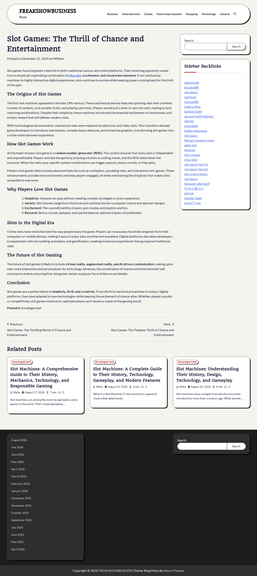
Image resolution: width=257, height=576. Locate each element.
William (58, 58)
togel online (192, 106)
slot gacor (191, 92)
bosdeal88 (191, 87)
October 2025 (20, 512)
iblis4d (189, 121)
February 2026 (20, 483)
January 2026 (19, 491)
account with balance (198, 116)
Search (189, 40)
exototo (189, 150)
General (225, 14)
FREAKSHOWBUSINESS (47, 11)
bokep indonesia (195, 130)
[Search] (235, 14)
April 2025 (18, 549)
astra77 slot (192, 202)
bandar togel (193, 111)
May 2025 (17, 542)
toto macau (192, 154)
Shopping (192, 14)
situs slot (75, 75)
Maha (16, 392)
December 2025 (21, 498)
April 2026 (18, 469)
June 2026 (17, 454)
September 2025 (21, 520)
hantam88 (191, 101)
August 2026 (19, 440)
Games (148, 14)
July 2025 (17, 527)
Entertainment (131, 14)
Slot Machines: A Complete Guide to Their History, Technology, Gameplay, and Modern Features (127, 374)
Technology (209, 14)
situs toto (191, 159)
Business (112, 14)
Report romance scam (199, 140)
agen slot (190, 145)
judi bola (190, 97)
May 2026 (17, 462)
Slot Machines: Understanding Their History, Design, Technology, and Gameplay (207, 374)
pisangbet (191, 126)
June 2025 (17, 534)
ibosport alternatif (197, 183)
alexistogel (191, 82)
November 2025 (21, 505)
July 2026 (17, 447)
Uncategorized (31, 308)
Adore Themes (174, 570)
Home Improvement (169, 14)
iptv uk (189, 193)
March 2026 (19, 476)
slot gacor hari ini (196, 164)
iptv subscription (196, 174)
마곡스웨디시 (194, 188)
